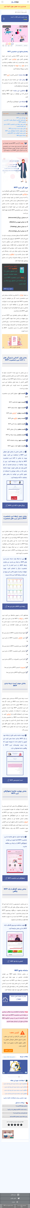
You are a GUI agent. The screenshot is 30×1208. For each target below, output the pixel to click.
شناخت (14, 59)
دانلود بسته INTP (8, 289)
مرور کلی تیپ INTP (21, 118)
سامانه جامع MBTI (21, 136)
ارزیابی (9, 714)
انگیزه (15, 418)
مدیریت (22, 667)
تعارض (20, 638)
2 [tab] (20, 1076)
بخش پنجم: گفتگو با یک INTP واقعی (16, 133)
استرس (14, 413)
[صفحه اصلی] (5, 999)
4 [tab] (17, 1076)
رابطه (22, 278)
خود (23, 66)
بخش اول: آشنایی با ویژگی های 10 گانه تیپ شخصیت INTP (15, 121)
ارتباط (21, 619)
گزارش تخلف (8, 1051)
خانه (26, 11)
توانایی (25, 194)
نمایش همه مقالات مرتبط (9, 1057)
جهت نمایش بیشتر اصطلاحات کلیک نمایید (15, 1098)
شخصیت (14, 268)
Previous (1, 1067)
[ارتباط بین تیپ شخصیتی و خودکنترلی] (15, 1067)
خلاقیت (12, 254)
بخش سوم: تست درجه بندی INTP (17, 129)
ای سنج (25, 45)
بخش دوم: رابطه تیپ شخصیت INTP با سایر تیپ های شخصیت (15, 125)
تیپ (8, 75)
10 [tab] (8, 1076)
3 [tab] (19, 1076)
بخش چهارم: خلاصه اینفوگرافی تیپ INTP (15, 131)
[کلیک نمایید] (17, 999)
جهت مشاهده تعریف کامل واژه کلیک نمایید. (12, 1084)
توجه (16, 66)
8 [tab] (11, 1076)
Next (29, 1067)
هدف (21, 295)
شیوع (26, 822)
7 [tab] (13, 1076)
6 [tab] (14, 1076)
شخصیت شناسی (20, 11)
